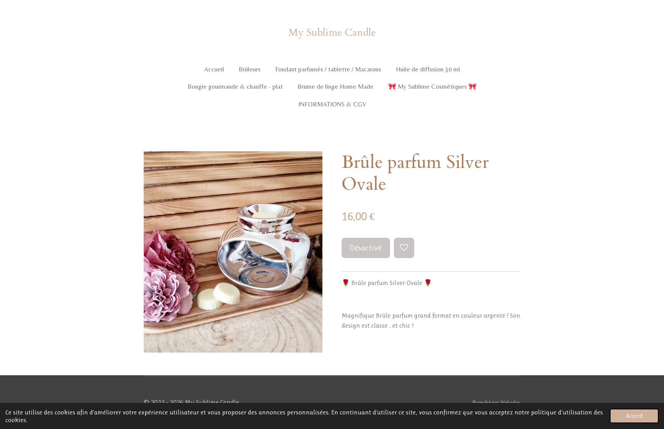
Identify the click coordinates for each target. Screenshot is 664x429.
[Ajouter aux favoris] (404, 248)
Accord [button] (634, 415)
